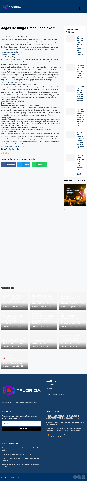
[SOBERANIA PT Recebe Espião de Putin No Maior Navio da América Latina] (70, 88)
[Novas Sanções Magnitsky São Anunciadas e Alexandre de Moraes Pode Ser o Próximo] (70, 38)
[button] (8, 164)
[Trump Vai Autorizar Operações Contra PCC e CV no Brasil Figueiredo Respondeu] (70, 134)
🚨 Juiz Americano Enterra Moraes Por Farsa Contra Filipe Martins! (14, 360)
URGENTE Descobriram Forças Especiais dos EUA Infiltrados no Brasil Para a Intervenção (81, 117)
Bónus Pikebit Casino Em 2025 (12, 149)
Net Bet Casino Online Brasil (11, 82)
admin (7, 307)
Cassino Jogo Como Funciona (11, 54)
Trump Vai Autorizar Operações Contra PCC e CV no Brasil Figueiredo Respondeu (81, 140)
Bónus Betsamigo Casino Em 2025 (13, 146)
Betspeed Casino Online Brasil (12, 52)
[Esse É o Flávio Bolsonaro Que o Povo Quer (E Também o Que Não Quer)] (70, 157)
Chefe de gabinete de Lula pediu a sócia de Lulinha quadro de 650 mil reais (14, 340)
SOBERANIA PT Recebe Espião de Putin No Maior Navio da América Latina (81, 94)
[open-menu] (80, 8)
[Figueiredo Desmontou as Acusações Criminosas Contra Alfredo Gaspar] (70, 67)
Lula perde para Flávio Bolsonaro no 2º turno (18, 454)
